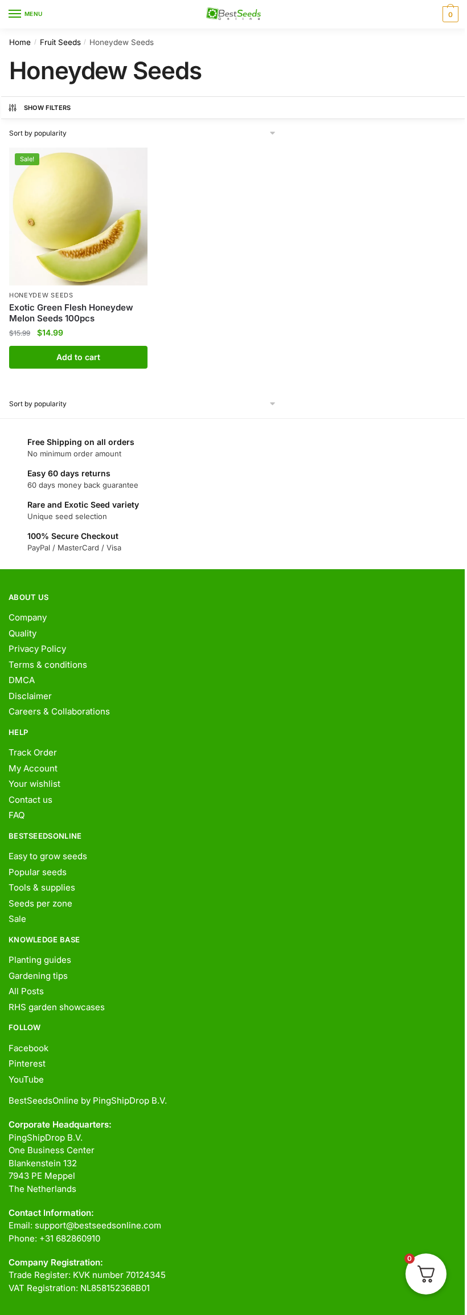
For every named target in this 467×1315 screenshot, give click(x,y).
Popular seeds (38, 872)
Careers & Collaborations (59, 711)
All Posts (26, 991)
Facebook (28, 1048)
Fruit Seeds (60, 42)
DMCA (22, 680)
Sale (17, 918)
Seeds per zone (40, 903)
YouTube (26, 1079)
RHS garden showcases (57, 1007)
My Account (33, 768)
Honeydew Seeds (41, 295)
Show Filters (47, 108)
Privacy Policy (37, 648)
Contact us (30, 799)
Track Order (33, 752)
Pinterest (27, 1063)
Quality (22, 633)
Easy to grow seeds (48, 856)
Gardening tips (38, 975)
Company (28, 617)
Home (20, 42)
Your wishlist (34, 783)
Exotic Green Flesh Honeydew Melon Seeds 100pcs (71, 313)
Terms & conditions (48, 664)
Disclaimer (30, 696)
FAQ (16, 815)
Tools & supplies (42, 887)
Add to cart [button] (78, 357)
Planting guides (40, 959)
